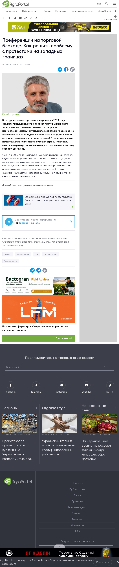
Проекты (60, 11)
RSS (77, 531)
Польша (7, 254)
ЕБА (36, 254)
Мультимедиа (77, 507)
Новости (77, 483)
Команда (77, 513)
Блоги (47, 11)
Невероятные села (82, 11)
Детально (62, 338)
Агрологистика (10, 261)
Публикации (77, 489)
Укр (99, 3)
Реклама (77, 519)
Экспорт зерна (50, 254)
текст (14, 185)
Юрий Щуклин (10, 114)
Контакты (77, 525)
